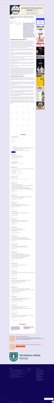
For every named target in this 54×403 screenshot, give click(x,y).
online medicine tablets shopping (21, 301)
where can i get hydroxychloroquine (20, 163)
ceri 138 (14, 207)
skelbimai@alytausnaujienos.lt (19, 338)
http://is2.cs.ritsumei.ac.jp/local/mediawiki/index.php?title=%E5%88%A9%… (20, 179)
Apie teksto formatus (13, 146)
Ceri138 (16, 240)
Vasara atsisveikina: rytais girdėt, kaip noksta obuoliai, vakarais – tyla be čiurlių (15, 328)
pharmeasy (15, 248)
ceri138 (18, 158)
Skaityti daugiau (13, 330)
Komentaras (13, 141)
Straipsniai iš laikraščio (29, 369)
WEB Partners (43, 401)
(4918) (15, 18)
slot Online (20, 232)
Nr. (33, 21)
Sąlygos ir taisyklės (21, 401)
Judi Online (17, 223)
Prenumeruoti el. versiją (20, 346)
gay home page (14, 178)
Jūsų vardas (13, 139)
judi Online (16, 191)
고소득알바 (16, 215)
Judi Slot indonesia (18, 283)
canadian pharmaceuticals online (19, 317)
